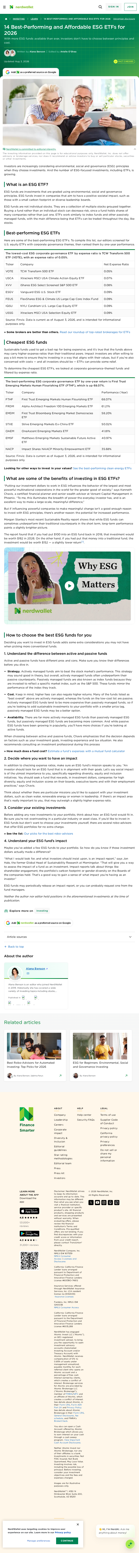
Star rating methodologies (63, 1157)
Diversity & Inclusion (60, 1140)
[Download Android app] (29, 1234)
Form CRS (64, 1404)
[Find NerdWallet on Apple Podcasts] (110, 1202)
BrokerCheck (60, 1421)
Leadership (61, 1119)
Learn (34, 19)
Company (60, 1115)
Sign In (113, 6)
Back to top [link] (16, 946)
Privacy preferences (107, 1143)
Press (57, 1168)
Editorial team (62, 1163)
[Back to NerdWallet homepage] (6, 19)
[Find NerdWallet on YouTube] (97, 1202)
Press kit (59, 1173)
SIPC (75, 1394)
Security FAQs (86, 1119)
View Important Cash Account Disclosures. (67, 1441)
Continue (67, 1540)
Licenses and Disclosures (65, 1260)
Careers (58, 1124)
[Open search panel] (100, 7)
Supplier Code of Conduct (109, 1121)
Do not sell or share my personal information (108, 1155)
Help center (84, 1115)
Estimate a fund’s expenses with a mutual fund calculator (86, 751)
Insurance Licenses (64, 1296)
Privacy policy (108, 1128)
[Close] (134, 1525)
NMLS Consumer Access (66, 1307)
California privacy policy (108, 1135)
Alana (35, 968)
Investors (59, 1178)
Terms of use (108, 1115)
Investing (19, 19)
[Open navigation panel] (4, 7)
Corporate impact (60, 1131)
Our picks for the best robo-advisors (48, 833)
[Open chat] (130, 1544)
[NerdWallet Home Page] (21, 7)
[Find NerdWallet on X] (91, 1202)
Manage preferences (38, 1540)
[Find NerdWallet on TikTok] (116, 1202)
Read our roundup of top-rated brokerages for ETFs (95, 332)
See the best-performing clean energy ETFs (102, 468)
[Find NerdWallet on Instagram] (103, 1202)
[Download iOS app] (29, 1211)
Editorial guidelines (60, 1148)
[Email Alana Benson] (28, 973)
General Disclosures (64, 1415)
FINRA (69, 1394)
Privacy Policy (74, 1407)
